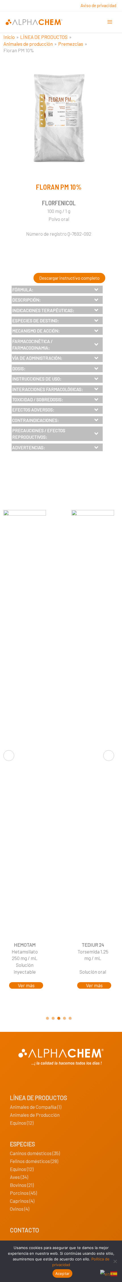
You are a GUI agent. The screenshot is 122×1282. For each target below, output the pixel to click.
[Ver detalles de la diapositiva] (92, 723)
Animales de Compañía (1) (35, 1107)
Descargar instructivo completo (69, 278)
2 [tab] (53, 1018)
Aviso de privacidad (98, 5)
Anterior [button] (8, 755)
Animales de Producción (35, 1115)
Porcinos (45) (23, 1193)
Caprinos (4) (22, 1201)
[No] (115, 1261)
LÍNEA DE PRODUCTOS (38, 1097)
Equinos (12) (21, 1123)
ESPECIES (22, 1143)
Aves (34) (19, 1177)
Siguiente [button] (108, 755)
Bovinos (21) (22, 1185)
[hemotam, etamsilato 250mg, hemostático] (24, 723)
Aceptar (62, 1273)
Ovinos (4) (19, 1209)
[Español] (114, 1273)
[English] (105, 1273)
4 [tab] (64, 1018)
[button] (57, 289)
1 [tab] (47, 1018)
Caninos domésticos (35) (35, 1153)
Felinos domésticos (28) (34, 1161)
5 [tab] (70, 1018)
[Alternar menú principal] (110, 22)
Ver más (26, 985)
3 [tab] (58, 1018)
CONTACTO (24, 1229)
